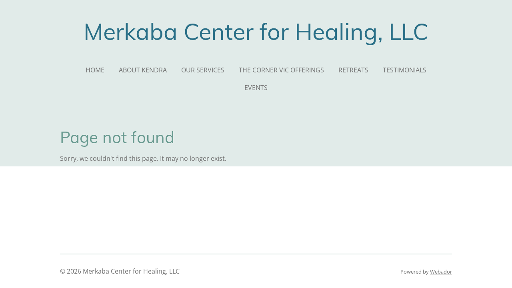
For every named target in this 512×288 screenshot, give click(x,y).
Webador (441, 271)
